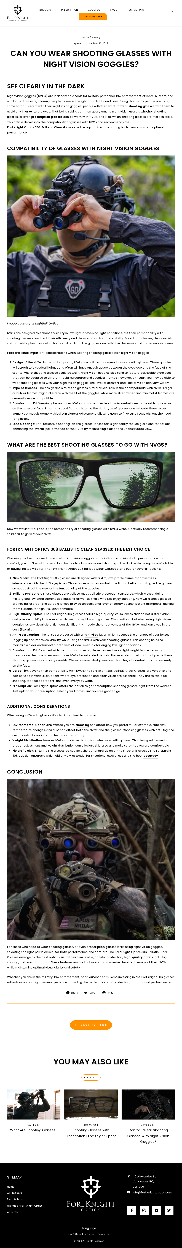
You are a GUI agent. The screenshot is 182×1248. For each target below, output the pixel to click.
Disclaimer (104, 1234)
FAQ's (113, 10)
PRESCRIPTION (69, 10)
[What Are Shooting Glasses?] (33, 1104)
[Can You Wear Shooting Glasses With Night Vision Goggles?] (148, 1104)
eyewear (78, 43)
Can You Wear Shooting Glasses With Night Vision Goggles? (148, 1136)
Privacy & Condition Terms (79, 1234)
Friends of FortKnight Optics (24, 1205)
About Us (12, 1212)
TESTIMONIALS (136, 10)
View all (91, 1077)
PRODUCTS (44, 10)
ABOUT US (94, 10)
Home (85, 37)
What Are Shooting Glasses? (33, 1130)
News (95, 37)
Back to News (93, 1025)
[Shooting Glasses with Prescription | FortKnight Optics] (91, 1104)
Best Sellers (14, 1199)
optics (88, 43)
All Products (14, 1193)
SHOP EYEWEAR (93, 16)
